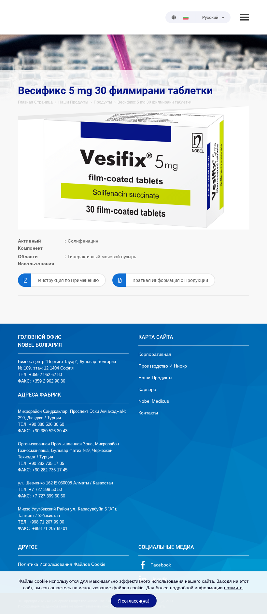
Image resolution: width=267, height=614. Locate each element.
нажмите (233, 587)
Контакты (148, 412)
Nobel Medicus (153, 401)
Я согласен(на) (133, 601)
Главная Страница (35, 102)
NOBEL (26, 17)
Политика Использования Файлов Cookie (61, 564)
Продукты (103, 102)
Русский (210, 17)
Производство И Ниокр (162, 366)
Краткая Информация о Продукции (170, 280)
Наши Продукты (73, 102)
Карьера (147, 389)
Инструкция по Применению (68, 280)
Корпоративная (154, 354)
